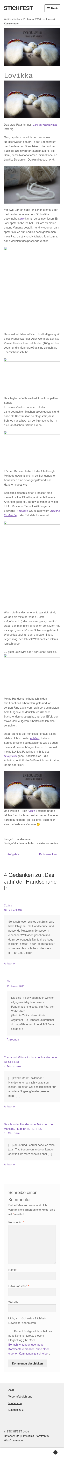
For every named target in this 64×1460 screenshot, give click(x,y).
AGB (11, 1390)
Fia (48, 19)
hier (22, 218)
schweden (52, 843)
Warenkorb (49, 1451)
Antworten (10, 963)
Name (12, 1270)
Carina (8, 905)
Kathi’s (31, 811)
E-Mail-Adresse (18, 1286)
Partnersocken (48, 854)
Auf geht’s (13, 854)
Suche (32, 1454)
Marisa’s (23, 510)
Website (13, 1302)
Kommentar (16, 1222)
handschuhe (26, 843)
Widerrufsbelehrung (20, 1396)
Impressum (15, 1403)
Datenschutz (16, 1410)
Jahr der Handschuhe (45, 124)
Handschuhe (23, 839)
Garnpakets (10, 756)
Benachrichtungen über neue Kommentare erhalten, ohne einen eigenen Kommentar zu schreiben (28, 1348)
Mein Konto (10, 1454)
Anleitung (35, 738)
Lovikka (40, 843)
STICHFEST (18, 8)
